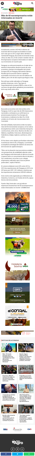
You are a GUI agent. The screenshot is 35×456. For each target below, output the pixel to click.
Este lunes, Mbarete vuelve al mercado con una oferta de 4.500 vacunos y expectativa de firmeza (9, 378)
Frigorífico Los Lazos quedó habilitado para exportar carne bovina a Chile (25, 377)
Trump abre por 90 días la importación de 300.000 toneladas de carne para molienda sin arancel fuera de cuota (9, 397)
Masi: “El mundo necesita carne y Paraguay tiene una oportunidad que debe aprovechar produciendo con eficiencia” (8, 357)
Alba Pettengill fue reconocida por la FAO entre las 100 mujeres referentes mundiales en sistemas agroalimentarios (25, 398)
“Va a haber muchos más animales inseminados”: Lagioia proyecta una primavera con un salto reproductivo (25, 418)
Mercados (11, 13)
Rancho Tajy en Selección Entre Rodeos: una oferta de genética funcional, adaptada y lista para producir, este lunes (25, 357)
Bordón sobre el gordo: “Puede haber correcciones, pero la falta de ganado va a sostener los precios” (9, 418)
